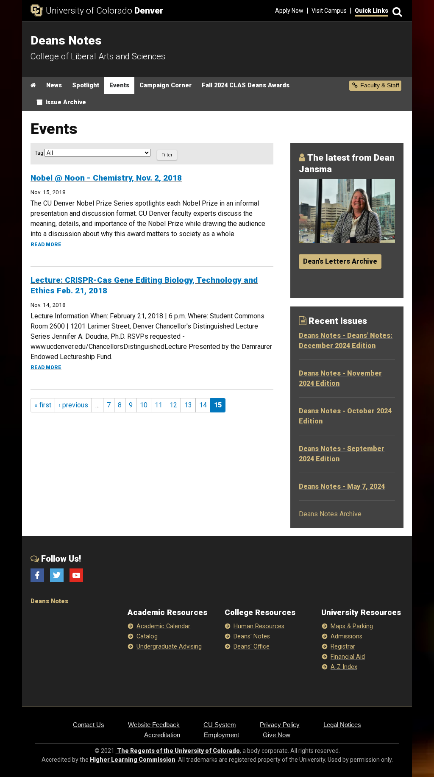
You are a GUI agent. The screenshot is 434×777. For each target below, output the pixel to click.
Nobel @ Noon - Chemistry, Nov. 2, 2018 (106, 178)
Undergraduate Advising (169, 646)
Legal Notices (342, 724)
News (54, 85)
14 (203, 405)
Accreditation (162, 734)
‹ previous (73, 405)
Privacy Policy (280, 724)
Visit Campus (329, 10)
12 (173, 405)
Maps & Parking (352, 626)
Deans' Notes (252, 636)
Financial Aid (348, 656)
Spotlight (85, 85)
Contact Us (88, 724)
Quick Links (371, 10)
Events (119, 85)
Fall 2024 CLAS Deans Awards (245, 85)
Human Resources (259, 626)
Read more (46, 245)
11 (158, 405)
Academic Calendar (163, 626)
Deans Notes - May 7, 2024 (342, 486)
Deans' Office (252, 646)
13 (188, 405)
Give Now (276, 734)
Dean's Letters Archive (340, 261)
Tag (40, 153)
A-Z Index (344, 667)
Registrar (343, 646)
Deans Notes (49, 601)
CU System (219, 724)
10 (143, 405)
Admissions (346, 636)
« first (42, 405)
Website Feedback (154, 724)
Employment (221, 734)
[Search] (395, 10)
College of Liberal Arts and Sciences (98, 56)
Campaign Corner (165, 85)
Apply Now (289, 10)
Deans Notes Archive (330, 514)
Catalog (147, 636)
